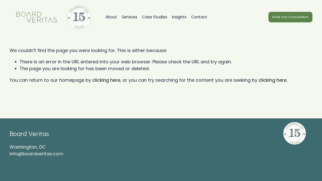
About (111, 17)
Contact (199, 17)
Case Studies (154, 17)
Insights (179, 17)
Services (129, 17)
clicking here (106, 80)
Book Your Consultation (290, 17)
